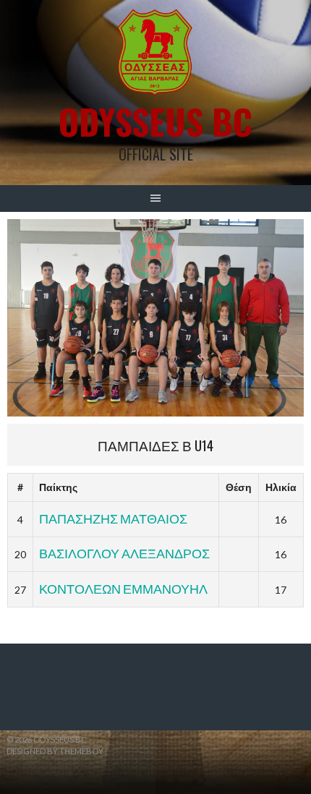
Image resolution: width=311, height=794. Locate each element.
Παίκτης (58, 487)
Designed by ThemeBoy (55, 751)
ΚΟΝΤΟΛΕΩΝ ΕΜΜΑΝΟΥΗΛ (123, 589)
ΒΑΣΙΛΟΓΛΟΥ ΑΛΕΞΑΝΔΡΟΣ (124, 553)
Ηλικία (281, 487)
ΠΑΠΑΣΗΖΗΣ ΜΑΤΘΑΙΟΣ (113, 518)
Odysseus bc (155, 121)
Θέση (239, 487)
